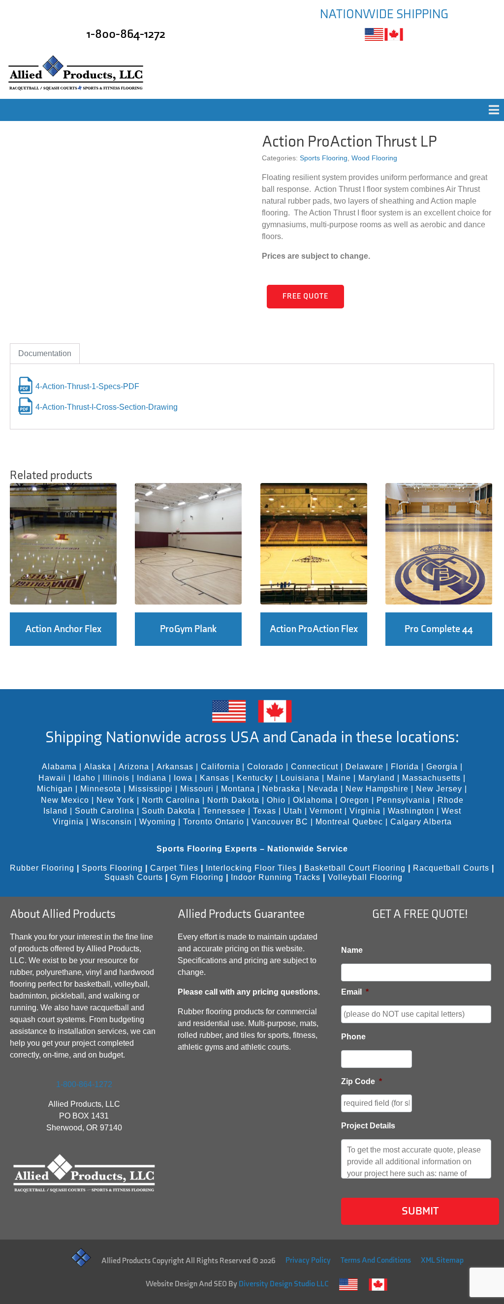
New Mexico (65, 800)
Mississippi (150, 789)
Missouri (197, 789)
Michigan (55, 789)
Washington (411, 811)
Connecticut (314, 766)
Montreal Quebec (349, 822)
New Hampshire (377, 789)
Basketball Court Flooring (355, 868)
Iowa (183, 778)
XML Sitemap (442, 1260)
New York (115, 800)
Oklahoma (313, 800)
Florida (405, 766)
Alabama (59, 766)
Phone (353, 1036)
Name (352, 950)
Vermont (326, 811)
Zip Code (361, 1081)
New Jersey (439, 789)
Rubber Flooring (42, 868)
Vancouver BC (280, 822)
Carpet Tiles (174, 868)
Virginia (364, 811)
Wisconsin (111, 822)
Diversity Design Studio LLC (284, 1284)
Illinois (116, 778)
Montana (238, 789)
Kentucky (255, 778)
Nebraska (281, 789)
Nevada (323, 789)
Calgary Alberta (421, 822)
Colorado (265, 766)
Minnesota (100, 789)
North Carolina (171, 800)
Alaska (97, 766)
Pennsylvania (403, 800)
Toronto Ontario (213, 822)
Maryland (376, 778)
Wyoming (157, 822)
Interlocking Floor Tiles (251, 868)
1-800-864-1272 (126, 34)
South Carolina (104, 811)
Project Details (368, 1126)
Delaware (364, 766)
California (220, 766)
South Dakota (168, 811)
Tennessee (224, 811)
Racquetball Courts (451, 868)
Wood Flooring (374, 158)
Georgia (442, 766)
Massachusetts (431, 778)
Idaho (84, 778)
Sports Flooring (323, 158)
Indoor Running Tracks (275, 877)
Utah (293, 811)
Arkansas (175, 766)
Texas (264, 811)
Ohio (276, 800)
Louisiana (300, 778)
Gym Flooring (196, 877)
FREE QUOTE (305, 296)
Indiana (151, 778)
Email (355, 992)
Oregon (354, 800)
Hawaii (52, 778)
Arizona (134, 766)
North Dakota (233, 800)
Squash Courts (133, 877)
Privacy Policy (308, 1260)
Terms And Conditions (376, 1260)
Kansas (214, 778)
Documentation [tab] (44, 353)
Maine (339, 778)
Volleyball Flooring (365, 877)
